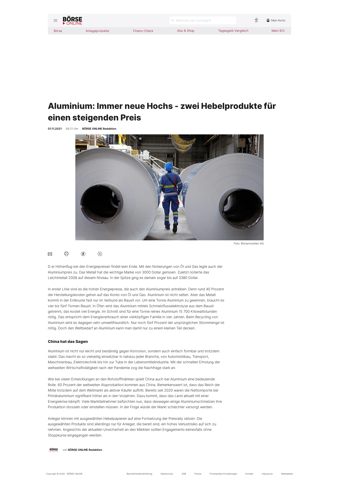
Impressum (267, 473)
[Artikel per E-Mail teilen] (50, 253)
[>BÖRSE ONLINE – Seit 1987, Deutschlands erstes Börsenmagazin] (72, 20)
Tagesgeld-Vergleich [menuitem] (233, 31)
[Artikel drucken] (66, 254)
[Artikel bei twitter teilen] (99, 253)
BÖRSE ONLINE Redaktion (85, 449)
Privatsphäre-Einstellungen (223, 473)
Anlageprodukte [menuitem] (97, 31)
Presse (197, 473)
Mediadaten (287, 473)
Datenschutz (167, 473)
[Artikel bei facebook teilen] (83, 253)
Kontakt (249, 473)
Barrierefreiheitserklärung (139, 473)
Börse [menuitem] (58, 31)
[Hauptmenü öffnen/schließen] (55, 20)
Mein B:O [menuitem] (278, 31)
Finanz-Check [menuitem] (143, 31)
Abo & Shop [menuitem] (185, 31)
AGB (184, 473)
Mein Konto (278, 20)
